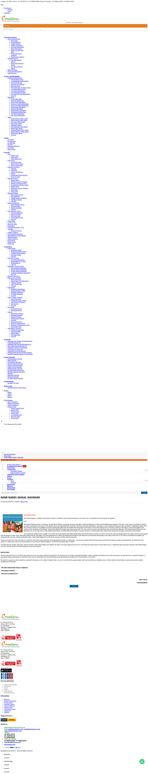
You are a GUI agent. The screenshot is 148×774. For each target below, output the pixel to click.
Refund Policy (8, 707)
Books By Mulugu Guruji (18, 323)
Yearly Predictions (13, 405)
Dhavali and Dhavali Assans (19, 175)
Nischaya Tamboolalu (17, 101)
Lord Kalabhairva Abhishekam (20, 81)
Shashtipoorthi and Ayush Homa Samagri (20, 352)
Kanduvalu (14, 170)
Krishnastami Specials (14, 362)
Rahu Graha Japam (16, 123)
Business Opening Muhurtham (20, 104)
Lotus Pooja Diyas (16, 284)
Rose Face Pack (16, 214)
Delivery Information (10, 701)
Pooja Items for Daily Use (15, 349)
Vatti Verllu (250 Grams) (18, 302)
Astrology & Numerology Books (20, 325)
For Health (11, 148)
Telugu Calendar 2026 (17, 408)
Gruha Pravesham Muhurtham (19, 105)
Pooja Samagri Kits (9, 692)
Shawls (13, 173)
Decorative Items (13, 178)
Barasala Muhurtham (17, 109)
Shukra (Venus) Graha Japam (19, 119)
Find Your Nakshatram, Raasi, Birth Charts (17, 48)
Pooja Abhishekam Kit (14, 343)
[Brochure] (19, 640)
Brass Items (11, 240)
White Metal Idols (16, 159)
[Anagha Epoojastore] (6, 672)
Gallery (10, 392)
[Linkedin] (6, 677)
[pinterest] (12, 674)
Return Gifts (14, 191)
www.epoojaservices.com (12, 742)
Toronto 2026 (15, 418)
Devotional (11, 307)
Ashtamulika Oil (15, 263)
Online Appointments (14, 39)
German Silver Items (17, 164)
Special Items (15, 180)
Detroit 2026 (14, 413)
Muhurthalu (11, 97)
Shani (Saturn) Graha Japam (19, 120)
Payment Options (9, 704)
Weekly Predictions (13, 403)
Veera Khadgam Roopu (18, 204)
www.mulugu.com (9, 744)
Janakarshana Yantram (17, 318)
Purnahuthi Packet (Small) (18, 300)
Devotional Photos (16, 309)
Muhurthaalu (7, 686)
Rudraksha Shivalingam (18, 289)
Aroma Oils (11, 244)
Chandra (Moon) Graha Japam (19, 130)
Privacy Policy (8, 702)
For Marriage (11, 143)
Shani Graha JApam (16, 133)
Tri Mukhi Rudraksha (17, 294)
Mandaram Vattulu (16, 250)
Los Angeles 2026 (16, 415)
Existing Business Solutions (16, 54)
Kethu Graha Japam (16, 128)
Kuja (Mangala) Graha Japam (19, 127)
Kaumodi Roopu (15, 206)
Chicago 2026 (15, 412)
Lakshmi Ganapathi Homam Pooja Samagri (20, 354)
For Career (11, 139)
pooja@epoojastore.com (32, 729)
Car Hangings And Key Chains (20, 185)
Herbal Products (12, 237)
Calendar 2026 (12, 407)
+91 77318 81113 (9, 736)
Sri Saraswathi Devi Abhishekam (20, 94)
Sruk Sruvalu (14, 304)
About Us (7, 699)
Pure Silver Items (16, 162)
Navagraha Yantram (16, 315)
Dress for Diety (15, 177)
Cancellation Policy (10, 709)
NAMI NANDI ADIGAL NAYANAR (13, 457)
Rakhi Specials (12, 360)
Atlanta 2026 (14, 410)
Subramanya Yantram (17, 314)
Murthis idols (15, 156)
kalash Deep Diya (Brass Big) (19, 281)
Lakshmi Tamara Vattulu (18, 253)
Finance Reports (16, 44)
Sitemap (6, 712)
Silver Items (11, 160)
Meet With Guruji (12, 70)
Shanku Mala (14, 333)
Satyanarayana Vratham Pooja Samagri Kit (20, 341)
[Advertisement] (74, 438)
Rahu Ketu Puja (15, 86)
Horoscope (14, 40)
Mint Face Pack (15, 216)
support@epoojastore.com (13, 731)
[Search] (40, 29)
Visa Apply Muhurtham (17, 114)
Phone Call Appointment (15, 71)
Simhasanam (11, 221)
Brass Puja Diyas (16, 279)
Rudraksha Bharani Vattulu (18, 252)
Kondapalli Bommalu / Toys (16, 227)
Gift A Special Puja (16, 83)
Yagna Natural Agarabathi (18, 268)
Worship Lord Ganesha (17, 84)
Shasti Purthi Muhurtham (18, 102)
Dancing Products (16, 231)
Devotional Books (16, 310)
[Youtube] (8, 674)
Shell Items (14, 190)
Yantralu (10, 312)
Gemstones (11, 226)
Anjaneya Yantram (16, 317)
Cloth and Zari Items (14, 167)
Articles (10, 397)
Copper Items (12, 242)
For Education (12, 141)
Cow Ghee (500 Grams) (18, 260)
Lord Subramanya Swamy (18, 89)
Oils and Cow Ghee (13, 258)
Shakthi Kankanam (16, 208)
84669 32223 (22, 740)
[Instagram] (10, 674)
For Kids (10, 144)
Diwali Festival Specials (15, 367)
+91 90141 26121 (9, 734)
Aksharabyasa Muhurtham (18, 112)
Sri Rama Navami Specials (15, 378)
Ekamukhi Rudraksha (17, 292)
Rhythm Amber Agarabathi (18, 271)
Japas (9, 117)
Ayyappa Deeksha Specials (16, 370)
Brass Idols (14, 157)
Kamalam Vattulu (16, 255)
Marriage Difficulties (14, 146)
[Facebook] (2, 674)
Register (10, 10)
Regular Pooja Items (14, 276)
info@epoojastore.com (15, 729)
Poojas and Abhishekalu (15, 78)
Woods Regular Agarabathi (19, 269)
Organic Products (13, 232)
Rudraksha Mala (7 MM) (18, 291)
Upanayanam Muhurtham (18, 107)
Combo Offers (12, 222)
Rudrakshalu (11, 287)
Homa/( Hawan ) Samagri (15, 297)
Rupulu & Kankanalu (13, 203)
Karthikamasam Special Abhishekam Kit (19, 344)
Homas (6, 687)
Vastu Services (12, 73)
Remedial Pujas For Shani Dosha (20, 88)
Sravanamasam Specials (15, 359)
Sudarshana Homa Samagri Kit (17, 351)
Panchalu (13, 169)
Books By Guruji (12, 224)
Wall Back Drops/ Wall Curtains (17, 388)
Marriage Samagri (13, 193)
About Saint (7, 456)
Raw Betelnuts (15, 196)
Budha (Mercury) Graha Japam (20, 132)
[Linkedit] (6, 674)
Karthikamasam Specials (15, 368)
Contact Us (7, 711)
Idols (9, 154)
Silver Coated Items (17, 165)
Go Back (74, 586)
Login (9, 11)
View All (13, 96)
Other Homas (11, 149)
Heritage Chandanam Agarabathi (20, 273)
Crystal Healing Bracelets (15, 234)
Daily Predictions (13, 402)
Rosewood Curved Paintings (19, 188)
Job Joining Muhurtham (18, 115)
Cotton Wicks (12, 248)
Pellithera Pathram (16, 200)
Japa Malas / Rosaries (14, 328)
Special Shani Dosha (17, 79)
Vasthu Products (12, 239)
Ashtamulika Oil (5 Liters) (18, 261)
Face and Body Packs (14, 211)
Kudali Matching (15, 42)
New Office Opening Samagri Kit (17, 346)
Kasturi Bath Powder (17, 218)
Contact (3, 1)
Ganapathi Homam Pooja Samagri (17, 348)
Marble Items (15, 187)
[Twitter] (4, 674)
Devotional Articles (10, 454)
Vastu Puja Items (16, 299)
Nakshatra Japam (16, 125)
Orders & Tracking (45, 1)
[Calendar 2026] (8, 640)
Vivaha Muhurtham (16, 99)
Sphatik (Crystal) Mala (17, 330)
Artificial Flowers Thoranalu (19, 182)
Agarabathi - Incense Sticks (16, 266)
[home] (4, 34)
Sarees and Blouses (17, 172)
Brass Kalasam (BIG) (17, 195)
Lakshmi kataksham (17, 213)
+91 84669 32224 (9, 740)
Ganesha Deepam (16, 283)
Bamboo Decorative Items (19, 183)
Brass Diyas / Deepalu (14, 278)
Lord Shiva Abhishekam (18, 91)
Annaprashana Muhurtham (18, 110)
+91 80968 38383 (9, 737)
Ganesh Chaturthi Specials (15, 364)
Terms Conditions (9, 706)
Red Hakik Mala (15, 335)
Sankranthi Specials (13, 375)
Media (9, 395)
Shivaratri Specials (13, 377)
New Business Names (17, 57)
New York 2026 (15, 416)
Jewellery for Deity (13, 383)
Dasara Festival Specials (15, 365)
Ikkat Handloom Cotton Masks (17, 235)
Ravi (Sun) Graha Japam (18, 122)
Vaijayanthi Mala (16, 331)
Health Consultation (17, 45)
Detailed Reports (13, 58)
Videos (10, 394)
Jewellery (10, 229)
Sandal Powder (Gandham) (19, 198)
